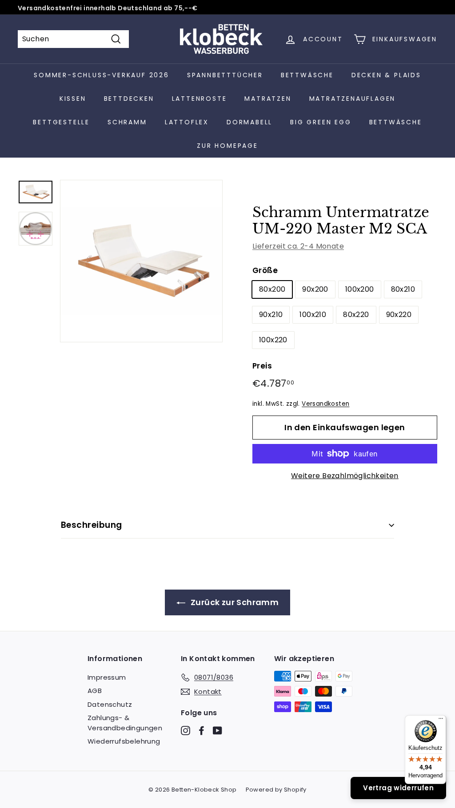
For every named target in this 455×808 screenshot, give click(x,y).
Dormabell (249, 122)
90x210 (271, 314)
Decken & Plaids (386, 75)
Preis (262, 365)
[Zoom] (141, 261)
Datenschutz (110, 704)
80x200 (272, 289)
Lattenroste (199, 98)
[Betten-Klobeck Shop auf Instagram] (185, 730)
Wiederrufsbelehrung (124, 741)
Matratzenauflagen (352, 98)
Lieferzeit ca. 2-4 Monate (298, 246)
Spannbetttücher (225, 75)
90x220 (398, 314)
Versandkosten (325, 404)
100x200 (359, 289)
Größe (265, 270)
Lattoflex (187, 122)
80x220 (356, 314)
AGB (95, 690)
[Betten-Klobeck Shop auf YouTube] (217, 730)
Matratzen (267, 98)
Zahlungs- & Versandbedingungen (125, 723)
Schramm (127, 122)
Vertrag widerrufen (398, 787)
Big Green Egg (320, 122)
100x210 (312, 314)
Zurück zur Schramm (234, 602)
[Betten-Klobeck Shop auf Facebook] (201, 730)
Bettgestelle (61, 122)
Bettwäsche (307, 75)
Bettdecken (129, 98)
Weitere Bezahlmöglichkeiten (345, 476)
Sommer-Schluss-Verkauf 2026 (101, 75)
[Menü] (440, 720)
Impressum (107, 677)
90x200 (315, 289)
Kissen (73, 98)
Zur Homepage (227, 145)
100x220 (273, 340)
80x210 (403, 289)
